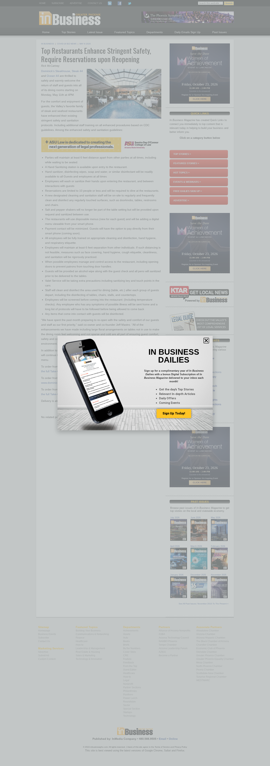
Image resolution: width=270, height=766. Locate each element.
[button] (206, 340)
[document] (135, 383)
